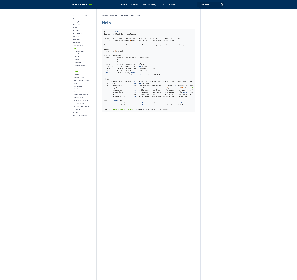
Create (77, 57)
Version (77, 74)
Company (152, 4)
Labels (76, 89)
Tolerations (77, 109)
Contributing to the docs (81, 80)
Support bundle (79, 103)
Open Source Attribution (81, 95)
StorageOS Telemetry (81, 100)
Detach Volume (80, 66)
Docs (144, 4)
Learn (162, 4)
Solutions (135, 4)
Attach (77, 54)
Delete (77, 60)
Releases (172, 4)
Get (76, 68)
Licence (76, 92)
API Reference (78, 45)
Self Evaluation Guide (80, 115)
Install (75, 28)
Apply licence (79, 51)
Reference (76, 42)
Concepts (76, 22)
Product (124, 4)
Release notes (78, 98)
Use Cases (76, 39)
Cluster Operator (79, 77)
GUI (75, 83)
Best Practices (77, 33)
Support (75, 112)
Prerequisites (77, 25)
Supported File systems (81, 106)
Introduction (77, 19)
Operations (76, 36)
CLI (75, 48)
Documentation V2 (79, 16)
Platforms (76, 31)
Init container (78, 86)
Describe (78, 63)
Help (76, 71)
